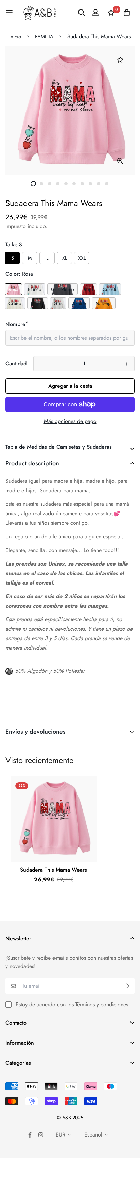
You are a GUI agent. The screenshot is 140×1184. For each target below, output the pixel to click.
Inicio (15, 36)
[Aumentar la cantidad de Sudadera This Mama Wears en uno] (126, 364)
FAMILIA (44, 36)
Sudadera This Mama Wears (53, 870)
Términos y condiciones (101, 1004)
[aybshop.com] (39, 12)
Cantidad (16, 363)
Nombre (16, 324)
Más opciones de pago (70, 421)
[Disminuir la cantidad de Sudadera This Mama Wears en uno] (41, 364)
